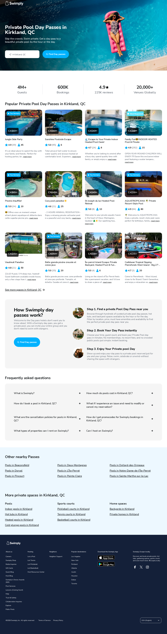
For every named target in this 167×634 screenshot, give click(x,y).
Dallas (73, 580)
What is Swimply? (24, 393)
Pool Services (10, 586)
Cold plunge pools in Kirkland (22, 525)
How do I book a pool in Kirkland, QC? (35, 403)
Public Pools (10, 609)
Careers (8, 556)
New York (74, 560)
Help (7, 594)
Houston (74, 576)
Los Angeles (75, 556)
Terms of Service (44, 620)
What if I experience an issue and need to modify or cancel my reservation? (115, 405)
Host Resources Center (36, 572)
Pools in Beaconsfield (17, 465)
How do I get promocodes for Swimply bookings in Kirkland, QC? (114, 418)
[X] (141, 567)
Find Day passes (57, 54)
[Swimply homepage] (83, 3)
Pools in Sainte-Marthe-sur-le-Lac (129, 476)
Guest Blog (10, 572)
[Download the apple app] (106, 557)
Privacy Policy (58, 620)
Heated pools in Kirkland (19, 519)
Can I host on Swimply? (99, 431)
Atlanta (74, 568)
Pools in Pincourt (14, 476)
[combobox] (22, 54)
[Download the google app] (106, 564)
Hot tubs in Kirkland (16, 514)
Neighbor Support (55, 556)
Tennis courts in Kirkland (71, 514)
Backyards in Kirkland (122, 509)
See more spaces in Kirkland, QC (23, 290)
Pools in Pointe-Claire (69, 476)
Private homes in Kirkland (124, 514)
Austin (73, 572)
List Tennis (31, 560)
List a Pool (31, 556)
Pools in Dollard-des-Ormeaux (127, 465)
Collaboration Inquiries (14, 602)
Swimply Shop (11, 560)
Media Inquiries (11, 564)
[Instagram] (147, 567)
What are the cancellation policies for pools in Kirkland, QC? (45, 418)
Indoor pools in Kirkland (18, 509)
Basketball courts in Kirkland (73, 519)
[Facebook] (135, 567)
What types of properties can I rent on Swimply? (41, 431)
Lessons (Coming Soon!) (14, 590)
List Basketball (33, 568)
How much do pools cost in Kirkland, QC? (109, 393)
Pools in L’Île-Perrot (68, 470)
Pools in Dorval (13, 470)
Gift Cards (9, 568)
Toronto (74, 584)
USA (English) (147, 620)
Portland (74, 564)
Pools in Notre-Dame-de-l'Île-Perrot (130, 470)
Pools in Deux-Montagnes (72, 465)
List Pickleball (32, 564)
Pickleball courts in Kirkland (73, 509)
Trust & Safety (11, 598)
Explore (8, 605)
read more (27, 156)
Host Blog (9, 576)
